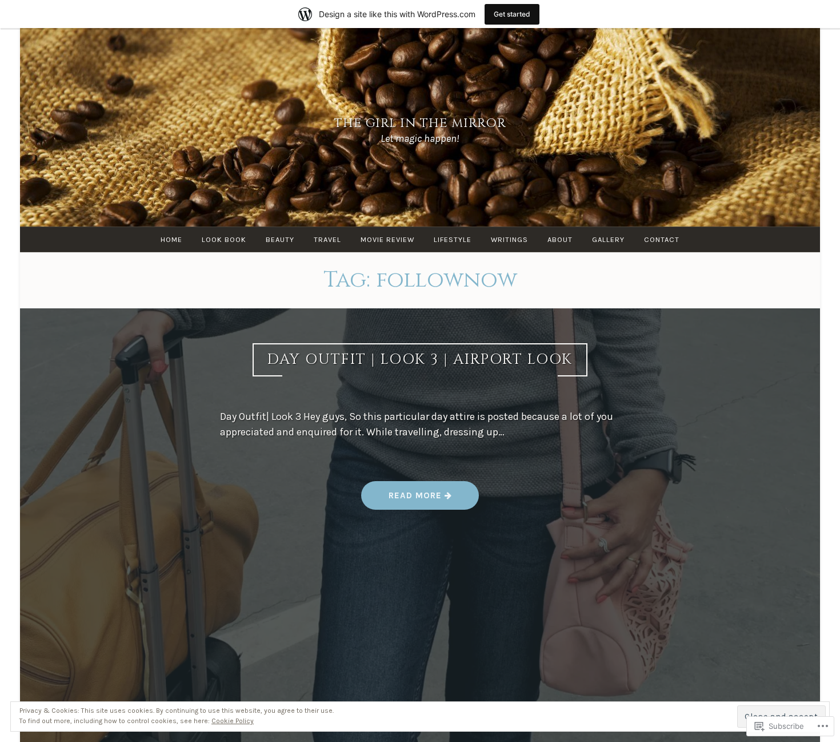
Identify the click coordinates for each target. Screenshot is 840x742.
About (560, 239)
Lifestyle (452, 239)
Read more (403, 500)
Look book (224, 239)
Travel (327, 239)
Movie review (387, 239)
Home (171, 239)
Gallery (608, 239)
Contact (661, 239)
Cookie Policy (232, 721)
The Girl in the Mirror (420, 123)
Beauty (280, 239)
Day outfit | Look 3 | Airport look (420, 360)
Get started (512, 14)
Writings (509, 239)
